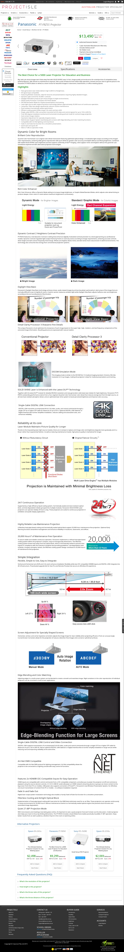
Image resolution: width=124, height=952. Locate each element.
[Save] (101, 58)
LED (77, 925)
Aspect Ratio (72, 917)
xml (10, 927)
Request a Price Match (98, 54)
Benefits (101, 925)
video (22, 927)
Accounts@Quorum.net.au (45, 921)
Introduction (72, 912)
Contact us (39, 937)
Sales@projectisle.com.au (45, 919)
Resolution (71, 930)
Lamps (40, 13)
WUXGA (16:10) (36, 30)
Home (19, 30)
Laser (73, 925)
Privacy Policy (12, 921)
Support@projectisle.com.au (46, 923)
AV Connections (72, 919)
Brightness (71, 921)
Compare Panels (103, 917)
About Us (11, 912)
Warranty (11, 934)
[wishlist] (119, 2)
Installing (71, 914)
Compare (95, 58)
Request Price (80, 858)
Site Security (12, 930)
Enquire (87, 58)
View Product (34, 868)
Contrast (71, 923)
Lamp (70, 925)
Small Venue (26, 30)
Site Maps (11, 925)
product (15, 927)
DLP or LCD (71, 927)
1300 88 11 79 (9, 2)
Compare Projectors (104, 914)
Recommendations (103, 912)
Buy (81, 58)
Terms (10, 932)
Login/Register (108, 2)
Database (8, 66)
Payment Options (13, 919)
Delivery (11, 917)
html (12, 927)
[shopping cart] (122, 2)
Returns (11, 923)
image (19, 927)
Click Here (39, 929)
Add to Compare (34, 864)
